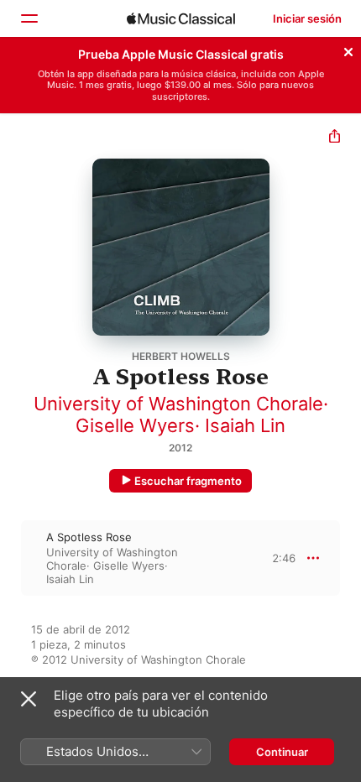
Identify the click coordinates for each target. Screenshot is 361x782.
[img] (181, 18)
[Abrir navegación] (28, 18)
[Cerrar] (348, 49)
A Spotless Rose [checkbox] (89, 537)
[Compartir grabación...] (334, 138)
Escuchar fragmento (188, 480)
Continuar (282, 752)
